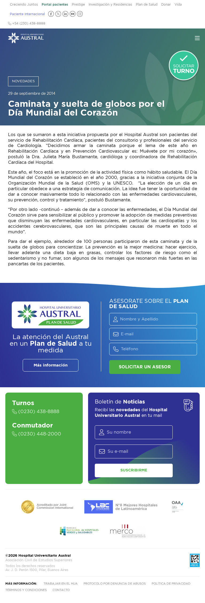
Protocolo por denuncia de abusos (115, 583)
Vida (178, 4)
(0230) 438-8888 (38, 411)
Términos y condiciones (26, 590)
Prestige (78, 4)
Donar (166, 4)
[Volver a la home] (26, 40)
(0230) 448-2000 (39, 434)
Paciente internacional (27, 14)
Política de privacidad (171, 583)
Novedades (23, 81)
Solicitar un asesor (145, 367)
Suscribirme (133, 470)
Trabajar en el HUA (61, 583)
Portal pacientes (55, 4)
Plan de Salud (146, 4)
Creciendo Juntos (24, 4)
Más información (51, 365)
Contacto (61, 590)
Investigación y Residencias (110, 4)
